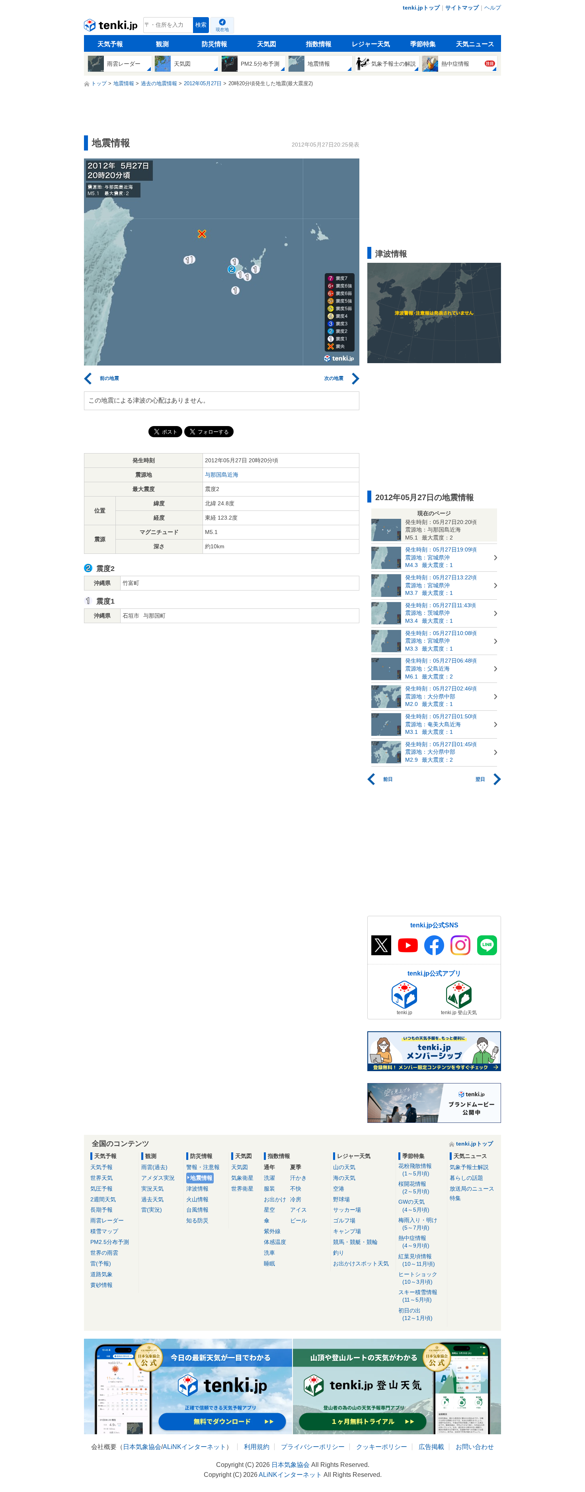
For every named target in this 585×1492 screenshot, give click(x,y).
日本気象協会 (142, 1446)
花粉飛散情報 (415, 1170)
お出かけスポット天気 (361, 1263)
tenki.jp (111, 27)
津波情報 (197, 1188)
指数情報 (319, 44)
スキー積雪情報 (417, 1296)
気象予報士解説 (469, 1167)
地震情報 (201, 1178)
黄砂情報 (101, 1285)
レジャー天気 (371, 44)
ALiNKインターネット (194, 1446)
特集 (455, 1198)
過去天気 (152, 1199)
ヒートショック (417, 1278)
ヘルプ (492, 7)
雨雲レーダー (107, 1220)
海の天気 (344, 1178)
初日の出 (415, 1314)
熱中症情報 (413, 1242)
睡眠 (269, 1263)
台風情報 (197, 1210)
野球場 (341, 1199)
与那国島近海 (221, 474)
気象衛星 (242, 1178)
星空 (269, 1210)
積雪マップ (104, 1231)
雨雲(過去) (154, 1167)
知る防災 (197, 1220)
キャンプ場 (347, 1231)
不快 (295, 1188)
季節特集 (423, 44)
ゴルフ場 (344, 1220)
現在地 (222, 29)
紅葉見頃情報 (416, 1260)
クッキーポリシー (381, 1446)
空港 (338, 1188)
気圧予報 (101, 1188)
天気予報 (110, 44)
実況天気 (152, 1188)
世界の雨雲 (104, 1253)
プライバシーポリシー (313, 1446)
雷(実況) (151, 1210)
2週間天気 (103, 1199)
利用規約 (256, 1446)
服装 (269, 1188)
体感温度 (275, 1242)
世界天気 (101, 1178)
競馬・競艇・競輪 (355, 1242)
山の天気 (344, 1167)
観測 (162, 44)
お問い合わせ (475, 1446)
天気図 (266, 44)
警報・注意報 (203, 1167)
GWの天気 (413, 1205)
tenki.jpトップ (421, 7)
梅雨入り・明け (417, 1224)
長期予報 (101, 1210)
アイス (298, 1210)
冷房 (295, 1199)
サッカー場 (347, 1210)
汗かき (298, 1178)
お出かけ (275, 1199)
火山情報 (197, 1199)
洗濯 (269, 1178)
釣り (338, 1253)
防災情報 (214, 44)
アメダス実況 (158, 1178)
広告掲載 (431, 1446)
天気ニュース (475, 44)
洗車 (269, 1253)
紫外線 (272, 1231)
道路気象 (101, 1274)
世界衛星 (242, 1188)
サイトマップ (462, 7)
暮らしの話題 (466, 1178)
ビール (298, 1220)
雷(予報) (100, 1263)
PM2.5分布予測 (109, 1242)
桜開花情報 (413, 1188)
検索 (201, 25)
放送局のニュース (472, 1188)
